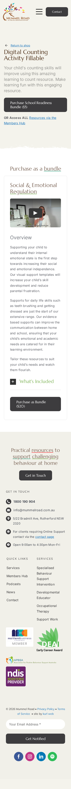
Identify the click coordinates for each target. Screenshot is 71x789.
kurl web (48, 714)
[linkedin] (41, 756)
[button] (35, 382)
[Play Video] (35, 213)
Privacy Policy (45, 709)
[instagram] (30, 756)
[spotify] (52, 756)
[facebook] (18, 756)
